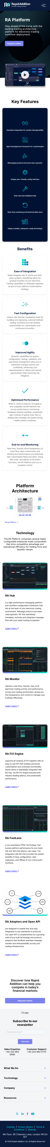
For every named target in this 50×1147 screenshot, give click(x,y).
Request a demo (14, 43)
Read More (10, 522)
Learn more (11, 628)
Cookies (11, 1127)
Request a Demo (25, 1001)
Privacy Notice (25, 1127)
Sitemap (32, 1129)
